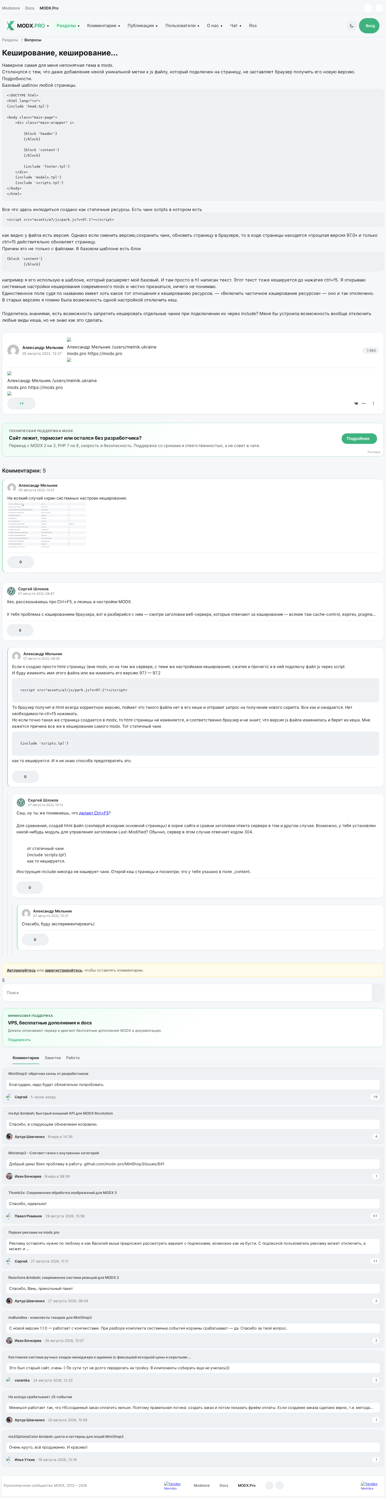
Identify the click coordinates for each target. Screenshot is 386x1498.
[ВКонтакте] (356, 403)
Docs (29, 8)
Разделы (66, 25)
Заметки (53, 1057)
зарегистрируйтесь (63, 970)
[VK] (379, 8)
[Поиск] (378, 992)
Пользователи (180, 25)
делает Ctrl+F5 (94, 812)
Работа (73, 1057)
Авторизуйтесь (21, 970)
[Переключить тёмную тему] (352, 25)
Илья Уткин (25, 1460)
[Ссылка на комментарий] (362, 562)
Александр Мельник (43, 347)
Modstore (11, 8)
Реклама (374, 452)
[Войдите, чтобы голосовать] (14, 403)
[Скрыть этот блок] (378, 428)
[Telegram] (368, 8)
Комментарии (101, 25)
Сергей (21, 1097)
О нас (213, 25)
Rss (253, 25)
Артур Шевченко (30, 1137)
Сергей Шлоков (33, 589)
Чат (234, 25)
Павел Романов (28, 1216)
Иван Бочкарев (28, 1176)
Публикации (141, 25)
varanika (22, 1380)
